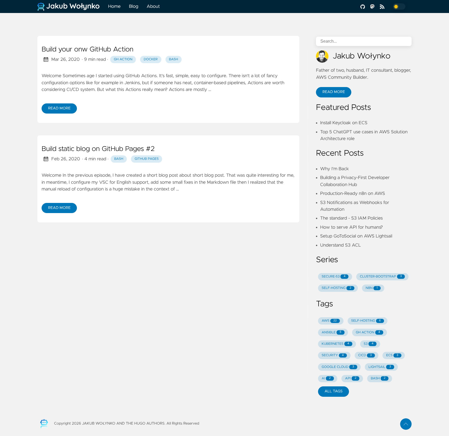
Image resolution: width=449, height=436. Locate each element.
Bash (173, 59)
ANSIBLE (331, 332)
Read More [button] (333, 92)
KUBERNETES (335, 344)
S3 (369, 344)
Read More (59, 108)
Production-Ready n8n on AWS (352, 193)
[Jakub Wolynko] (70, 6)
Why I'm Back (334, 169)
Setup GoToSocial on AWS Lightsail (356, 236)
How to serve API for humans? (351, 227)
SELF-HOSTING (336, 288)
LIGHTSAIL (379, 367)
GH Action (123, 59)
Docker (151, 59)
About (153, 6)
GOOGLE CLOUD (338, 367)
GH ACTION (368, 332)
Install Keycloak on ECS (343, 123)
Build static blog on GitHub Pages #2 (98, 149)
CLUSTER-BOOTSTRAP (381, 276)
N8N (372, 288)
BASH (378, 378)
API (350, 378)
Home (114, 6)
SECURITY (333, 355)
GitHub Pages (147, 159)
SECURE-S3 (334, 276)
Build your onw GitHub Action (87, 49)
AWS (329, 320)
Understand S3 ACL (340, 245)
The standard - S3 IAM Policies (351, 218)
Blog (133, 6)
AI (326, 378)
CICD (365, 355)
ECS (392, 355)
